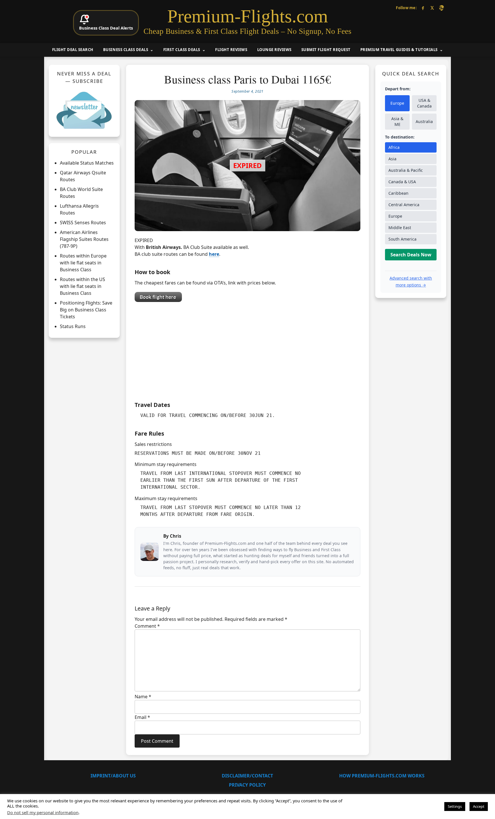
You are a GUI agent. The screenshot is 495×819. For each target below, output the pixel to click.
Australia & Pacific (405, 170)
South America (402, 239)
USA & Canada (424, 103)
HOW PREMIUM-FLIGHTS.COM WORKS (382, 776)
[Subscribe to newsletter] (84, 110)
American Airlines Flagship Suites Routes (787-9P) (84, 239)
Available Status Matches (87, 163)
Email (142, 717)
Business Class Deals (125, 49)
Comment (147, 626)
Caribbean (398, 193)
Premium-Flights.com (247, 16)
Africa (394, 147)
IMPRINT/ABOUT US (113, 776)
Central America (403, 204)
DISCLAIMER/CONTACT (247, 776)
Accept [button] (478, 806)
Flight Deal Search (72, 49)
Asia (392, 158)
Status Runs (73, 326)
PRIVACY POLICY (247, 785)
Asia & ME (397, 121)
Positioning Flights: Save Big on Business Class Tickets (86, 310)
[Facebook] (423, 8)
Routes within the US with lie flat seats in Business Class (82, 286)
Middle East (399, 227)
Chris (175, 536)
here (214, 254)
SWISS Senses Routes (83, 222)
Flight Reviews (231, 49)
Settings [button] (455, 806)
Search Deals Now (410, 254)
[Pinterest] (441, 8)
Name (143, 696)
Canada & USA (402, 181)
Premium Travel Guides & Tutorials (399, 49)
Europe (397, 103)
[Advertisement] (247, 350)
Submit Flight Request (326, 49)
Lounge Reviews (274, 49)
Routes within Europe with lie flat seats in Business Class (83, 263)
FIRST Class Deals (181, 49)
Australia (424, 121)
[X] (432, 8)
